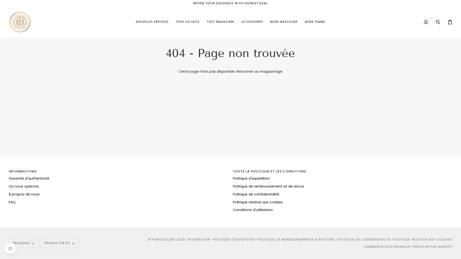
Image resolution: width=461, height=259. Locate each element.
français (21, 243)
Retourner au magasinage (259, 71)
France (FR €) (57, 243)
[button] (252, 22)
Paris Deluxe (163, 239)
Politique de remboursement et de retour (268, 186)
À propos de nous (24, 194)
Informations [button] (22, 171)
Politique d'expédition (251, 178)
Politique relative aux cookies (258, 202)
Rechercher (199, 239)
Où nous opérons (24, 186)
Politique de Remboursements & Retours (296, 239)
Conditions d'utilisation (253, 209)
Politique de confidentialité (256, 194)
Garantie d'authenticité (29, 178)
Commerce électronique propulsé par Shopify (408, 246)
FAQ (12, 202)
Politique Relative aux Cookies (422, 239)
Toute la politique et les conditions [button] (269, 171)
